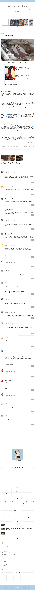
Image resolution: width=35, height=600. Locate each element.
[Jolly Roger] (31, 25)
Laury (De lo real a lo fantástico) (12, 311)
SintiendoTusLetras (9, 209)
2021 (2, 542)
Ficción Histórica (17, 514)
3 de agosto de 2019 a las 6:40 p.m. (10, 271)
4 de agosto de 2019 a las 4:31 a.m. (10, 323)
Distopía (2, 33)
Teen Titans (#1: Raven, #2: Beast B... (4, 163)
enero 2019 (4, 566)
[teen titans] (12, 25)
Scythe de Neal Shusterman (6, 557)
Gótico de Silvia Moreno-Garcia (18, 163)
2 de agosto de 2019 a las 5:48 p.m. (10, 172)
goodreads (27, 491)
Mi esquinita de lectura (10, 403)
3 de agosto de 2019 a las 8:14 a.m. (10, 210)
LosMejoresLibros (8, 260)
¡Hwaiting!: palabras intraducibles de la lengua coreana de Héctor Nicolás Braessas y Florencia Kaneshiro (19, 529)
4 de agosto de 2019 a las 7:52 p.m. (10, 404)
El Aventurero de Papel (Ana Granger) (13, 393)
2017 (2, 569)
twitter (17, 491)
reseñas (14, 146)
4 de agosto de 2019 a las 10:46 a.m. (10, 395)
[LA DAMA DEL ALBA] (21, 25)
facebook (6, 491)
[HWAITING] (26, 25)
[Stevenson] (16, 25)
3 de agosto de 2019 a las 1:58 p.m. (10, 262)
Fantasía (8, 514)
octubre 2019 (4, 548)
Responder (32, 182)
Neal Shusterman (10, 146)
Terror (27, 517)
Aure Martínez (8, 380)
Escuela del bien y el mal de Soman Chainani (8, 554)
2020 (2, 543)
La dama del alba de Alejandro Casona (12, 532)
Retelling (9, 517)
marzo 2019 (4, 564)
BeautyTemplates (20, 598)
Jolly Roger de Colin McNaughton (11, 524)
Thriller (31, 517)
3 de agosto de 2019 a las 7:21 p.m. (10, 283)
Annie (6, 282)
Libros (7, 146)
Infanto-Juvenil (24, 514)
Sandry (6, 337)
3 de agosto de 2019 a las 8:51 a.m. (10, 220)
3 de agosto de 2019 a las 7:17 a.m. (10, 199)
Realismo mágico (3, 517)
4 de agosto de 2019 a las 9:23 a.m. (10, 371)
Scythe (17, 146)
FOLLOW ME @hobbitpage (17, 593)
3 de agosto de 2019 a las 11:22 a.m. (10, 245)
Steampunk (18, 517)
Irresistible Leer (8, 233)
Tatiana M (7, 270)
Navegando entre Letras (17, 7)
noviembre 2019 (5, 547)
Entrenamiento (3, 514)
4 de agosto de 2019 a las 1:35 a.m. (10, 299)
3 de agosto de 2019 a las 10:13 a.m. (10, 234)
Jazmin (3, 37)
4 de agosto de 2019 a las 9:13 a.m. (10, 352)
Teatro (23, 517)
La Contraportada (9, 186)
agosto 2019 (4, 551)
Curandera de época (9, 198)
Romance (14, 517)
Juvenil (29, 514)
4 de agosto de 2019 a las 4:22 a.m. (10, 312)
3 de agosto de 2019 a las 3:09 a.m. (10, 187)
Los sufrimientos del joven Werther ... (11, 163)
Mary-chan (7, 415)
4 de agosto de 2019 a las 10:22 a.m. (10, 382)
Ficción (13, 514)
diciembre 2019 (5, 546)
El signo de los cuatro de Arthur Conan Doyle (8, 552)
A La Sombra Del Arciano (9, 364)
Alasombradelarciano (9, 350)
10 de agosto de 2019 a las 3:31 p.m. (10, 416)
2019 (2, 544)
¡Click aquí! (17, 483)
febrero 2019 (4, 565)
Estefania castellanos (10, 369)
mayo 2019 (4, 561)
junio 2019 (4, 560)
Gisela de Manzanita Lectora (11, 244)
